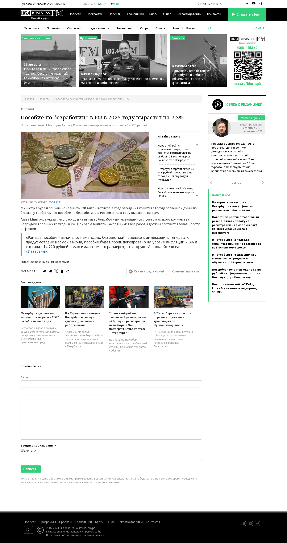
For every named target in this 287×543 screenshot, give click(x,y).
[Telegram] (50, 271)
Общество (74, 28)
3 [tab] (238, 183)
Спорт (144, 28)
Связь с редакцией (149, 271)
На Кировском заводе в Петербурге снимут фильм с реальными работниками (82, 319)
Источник (55, 201)
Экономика (31, 28)
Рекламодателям (188, 14)
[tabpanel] (236, 146)
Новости (75, 14)
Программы (95, 14)
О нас (167, 14)
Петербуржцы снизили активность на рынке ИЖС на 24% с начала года (40, 317)
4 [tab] (240, 183)
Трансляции (83, 522)
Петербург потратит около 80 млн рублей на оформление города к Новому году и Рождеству (176, 174)
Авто (176, 28)
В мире (160, 28)
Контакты (214, 14)
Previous (210, 182)
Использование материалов (63, 531)
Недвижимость (99, 28)
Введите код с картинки (38, 445)
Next (262, 182)
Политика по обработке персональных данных (75, 535)
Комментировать (185, 271)
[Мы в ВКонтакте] (247, 3)
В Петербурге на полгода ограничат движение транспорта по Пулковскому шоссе (172, 319)
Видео (190, 28)
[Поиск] (210, 28)
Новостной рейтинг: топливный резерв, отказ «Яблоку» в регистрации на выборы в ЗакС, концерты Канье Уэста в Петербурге (174, 153)
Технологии (125, 28)
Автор (25, 377)
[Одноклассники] (62, 271)
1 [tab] (232, 183)
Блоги (153, 14)
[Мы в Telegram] (260, 3)
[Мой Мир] (67, 271)
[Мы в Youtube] (254, 3)
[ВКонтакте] (44, 271)
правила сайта (92, 531)
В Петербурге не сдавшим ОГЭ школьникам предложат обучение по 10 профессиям (234, 258)
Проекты (65, 522)
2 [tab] (235, 183)
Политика (53, 28)
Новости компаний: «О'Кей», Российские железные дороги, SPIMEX (176, 192)
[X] (56, 271)
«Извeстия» (36, 251)
